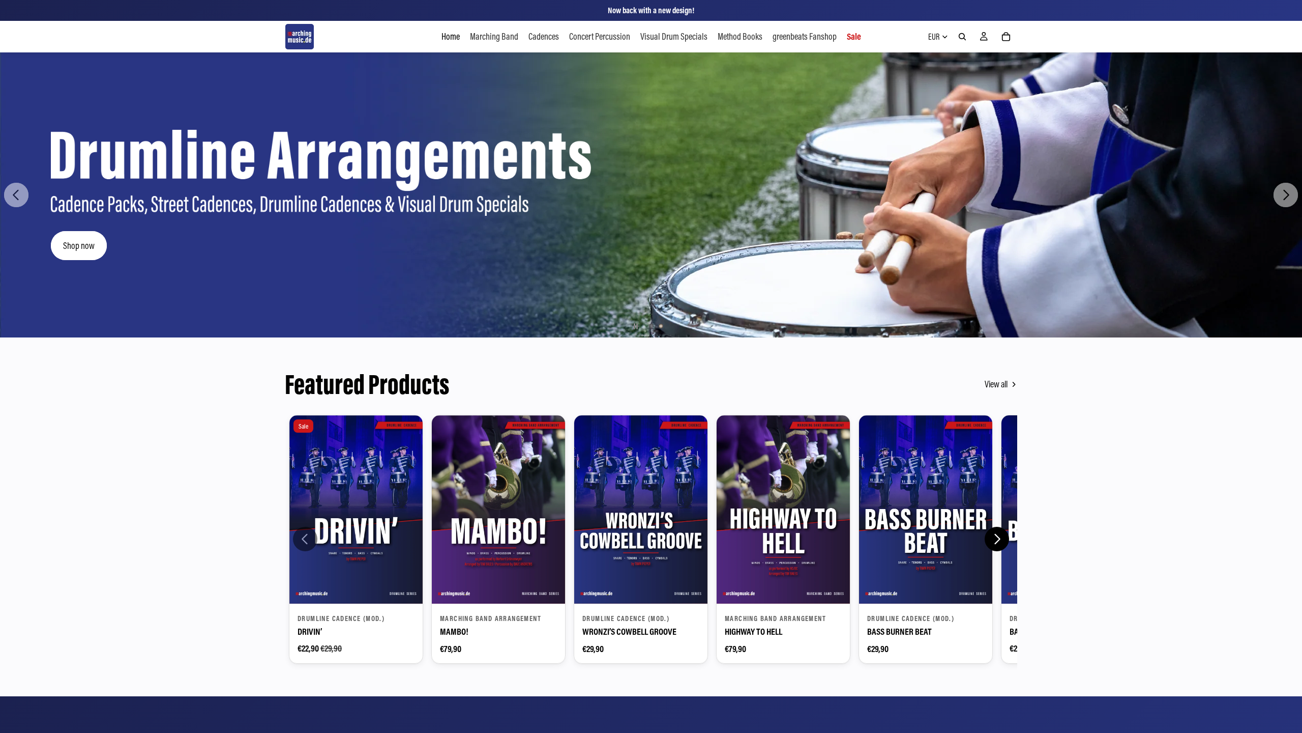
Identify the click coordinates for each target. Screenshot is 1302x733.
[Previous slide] (16, 195)
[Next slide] (1286, 195)
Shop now (79, 245)
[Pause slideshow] (636, 326)
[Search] (962, 36)
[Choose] (407, 588)
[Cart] (1006, 36)
